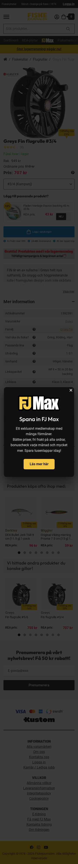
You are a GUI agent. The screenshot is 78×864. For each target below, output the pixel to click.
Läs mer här (39, 464)
